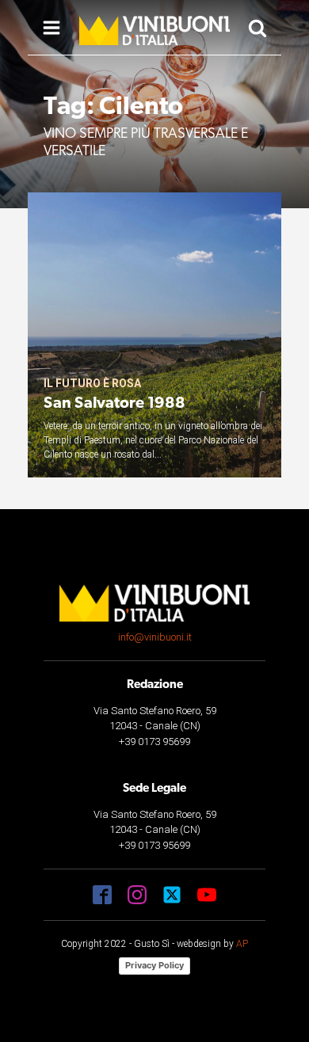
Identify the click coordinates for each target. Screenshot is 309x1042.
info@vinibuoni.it (155, 637)
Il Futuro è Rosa (92, 383)
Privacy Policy (154, 965)
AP (242, 943)
